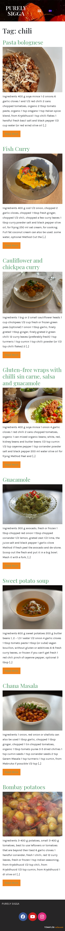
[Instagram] (42, 916)
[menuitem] (50, 10)
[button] (39, 11)
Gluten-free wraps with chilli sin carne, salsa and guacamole (32, 376)
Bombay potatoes (24, 787)
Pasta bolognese (23, 42)
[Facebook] (23, 916)
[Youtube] (32, 916)
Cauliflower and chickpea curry (23, 264)
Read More (11, 133)
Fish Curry (16, 148)
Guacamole (16, 479)
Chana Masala (20, 685)
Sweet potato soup (26, 580)
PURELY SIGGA (16, 10)
